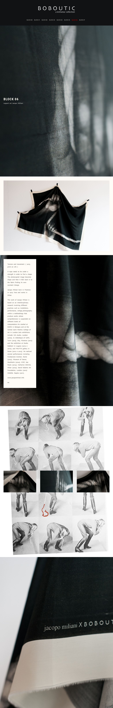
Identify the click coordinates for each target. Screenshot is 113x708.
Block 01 (37, 20)
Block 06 (74, 20)
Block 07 (82, 20)
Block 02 (44, 20)
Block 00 (29, 20)
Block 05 (67, 20)
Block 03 (52, 20)
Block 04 (59, 20)
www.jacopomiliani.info (16, 378)
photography (27, 311)
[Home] (56, 9)
